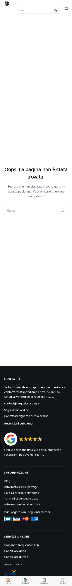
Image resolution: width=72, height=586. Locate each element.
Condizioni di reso (16, 557)
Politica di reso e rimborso (21, 493)
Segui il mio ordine (16, 410)
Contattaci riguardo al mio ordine (26, 416)
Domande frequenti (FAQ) (21, 545)
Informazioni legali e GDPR (22, 504)
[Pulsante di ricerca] (56, 10)
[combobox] (35, 10)
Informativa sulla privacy (20, 487)
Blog (7, 481)
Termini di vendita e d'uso (21, 498)
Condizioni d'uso (15, 551)
